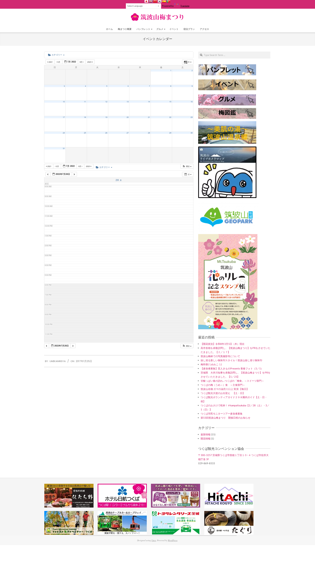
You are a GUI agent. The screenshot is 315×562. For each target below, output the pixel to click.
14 (149, 101)
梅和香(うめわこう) (211, 364)
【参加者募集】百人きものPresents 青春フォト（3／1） (232, 368)
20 (128, 117)
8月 (81, 62)
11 (85, 101)
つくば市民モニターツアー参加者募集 (221, 413)
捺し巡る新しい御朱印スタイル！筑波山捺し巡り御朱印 (231, 360)
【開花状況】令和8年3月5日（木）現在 (222, 343)
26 (106, 133)
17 (64, 117)
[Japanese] (146, 1)
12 (106, 101)
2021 (50, 62)
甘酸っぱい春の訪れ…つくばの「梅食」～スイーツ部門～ (232, 380)
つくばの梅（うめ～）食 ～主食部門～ (223, 384)
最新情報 (205, 434)
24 (64, 133)
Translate (184, 6)
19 (106, 117)
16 (192, 101)
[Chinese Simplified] (155, 1)
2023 (89, 62)
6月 (59, 62)
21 (149, 117)
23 (192, 117)
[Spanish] (164, 1)
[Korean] (159, 1)
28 (149, 133)
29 (170, 133)
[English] (151, 1)
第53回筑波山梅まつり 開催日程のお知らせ (225, 417)
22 (170, 117)
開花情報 (205, 438)
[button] (187, 166)
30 (192, 133)
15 (170, 101)
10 (64, 101)
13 (128, 101)
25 (85, 133)
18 (85, 117)
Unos (153, 540)
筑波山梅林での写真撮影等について (220, 356)
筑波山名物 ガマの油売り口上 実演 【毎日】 (225, 388)
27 (128, 133)
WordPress (172, 540)
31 (64, 148)
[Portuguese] (168, 1)
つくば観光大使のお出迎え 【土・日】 (223, 393)
